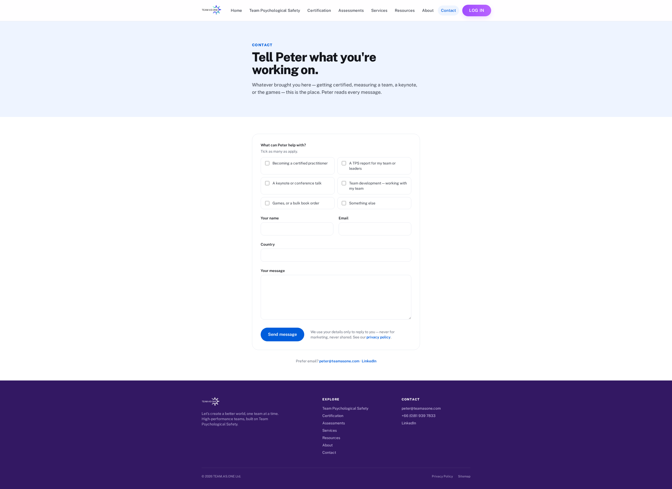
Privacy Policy (442, 476)
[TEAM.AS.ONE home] (211, 10)
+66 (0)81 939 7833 (418, 416)
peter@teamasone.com (339, 361)
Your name (270, 218)
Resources (405, 10)
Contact (448, 10)
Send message (282, 334)
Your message (273, 271)
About (428, 10)
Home (236, 10)
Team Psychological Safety (274, 10)
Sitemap (464, 476)
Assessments (351, 10)
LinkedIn (369, 361)
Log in (476, 10)
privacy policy (378, 337)
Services (379, 10)
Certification (319, 10)
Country (268, 244)
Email (343, 218)
